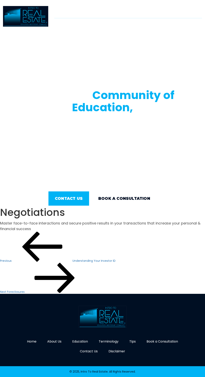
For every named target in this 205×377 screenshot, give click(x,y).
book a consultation (124, 198)
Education (80, 341)
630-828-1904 (97, 10)
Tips (196, 23)
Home (87, 23)
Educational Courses (139, 23)
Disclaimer (117, 351)
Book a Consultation (154, 34)
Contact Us (189, 34)
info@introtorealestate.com (155, 10)
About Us (106, 23)
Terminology (176, 23)
